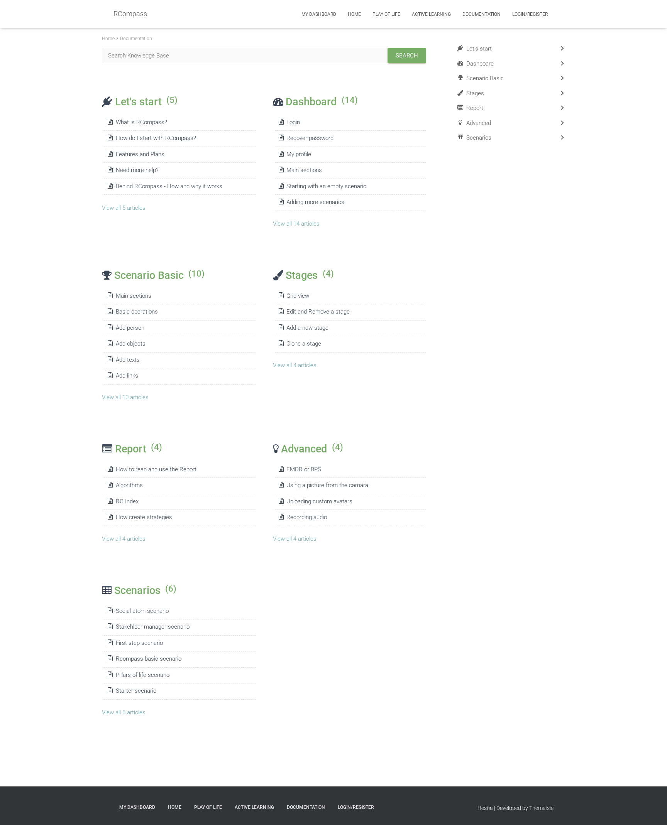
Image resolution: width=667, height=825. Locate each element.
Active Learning (431, 14)
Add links (127, 375)
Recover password (310, 138)
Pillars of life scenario (142, 674)
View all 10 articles (125, 397)
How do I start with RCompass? (156, 138)
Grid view (297, 295)
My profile (298, 154)
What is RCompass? (141, 122)
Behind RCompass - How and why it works (169, 186)
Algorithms (129, 485)
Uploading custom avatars (319, 501)
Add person (130, 327)
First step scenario (139, 642)
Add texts (128, 359)
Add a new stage (307, 327)
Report (138, 448)
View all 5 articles (124, 207)
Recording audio (306, 517)
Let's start (146, 101)
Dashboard (321, 101)
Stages (310, 275)
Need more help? (137, 170)
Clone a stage (303, 343)
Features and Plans (140, 154)
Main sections (304, 170)
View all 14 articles (296, 223)
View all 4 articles (295, 365)
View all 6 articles (124, 712)
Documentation (481, 14)
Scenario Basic (159, 275)
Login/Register (530, 14)
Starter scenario (136, 690)
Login (293, 122)
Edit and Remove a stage (318, 311)
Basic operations (137, 311)
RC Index (127, 501)
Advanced (312, 448)
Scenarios (145, 590)
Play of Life (386, 14)
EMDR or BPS (303, 469)
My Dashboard (318, 14)
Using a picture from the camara (327, 485)
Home (354, 14)
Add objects (131, 343)
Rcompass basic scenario (148, 658)
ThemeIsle (541, 808)
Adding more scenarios (315, 202)
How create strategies (144, 517)
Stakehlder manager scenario (153, 626)
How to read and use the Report (156, 469)
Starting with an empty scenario (326, 186)
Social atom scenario (142, 610)
